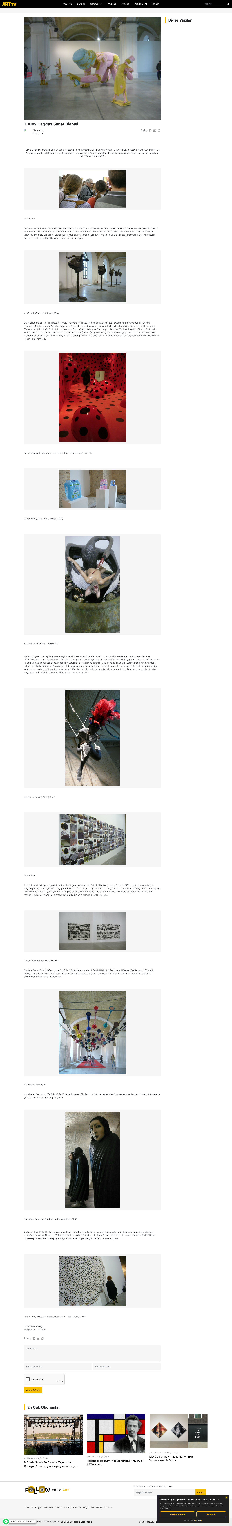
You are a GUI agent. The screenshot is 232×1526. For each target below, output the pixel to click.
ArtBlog (125, 4)
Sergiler (81, 4)
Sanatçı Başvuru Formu (101, 1507)
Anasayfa (67, 4)
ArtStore (140, 4)
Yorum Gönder (33, 1390)
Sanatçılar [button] (95, 4)
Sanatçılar (48, 1507)
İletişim (155, 4)
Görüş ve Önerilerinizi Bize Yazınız (76, 1522)
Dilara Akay (38, 130)
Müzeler (112, 4)
